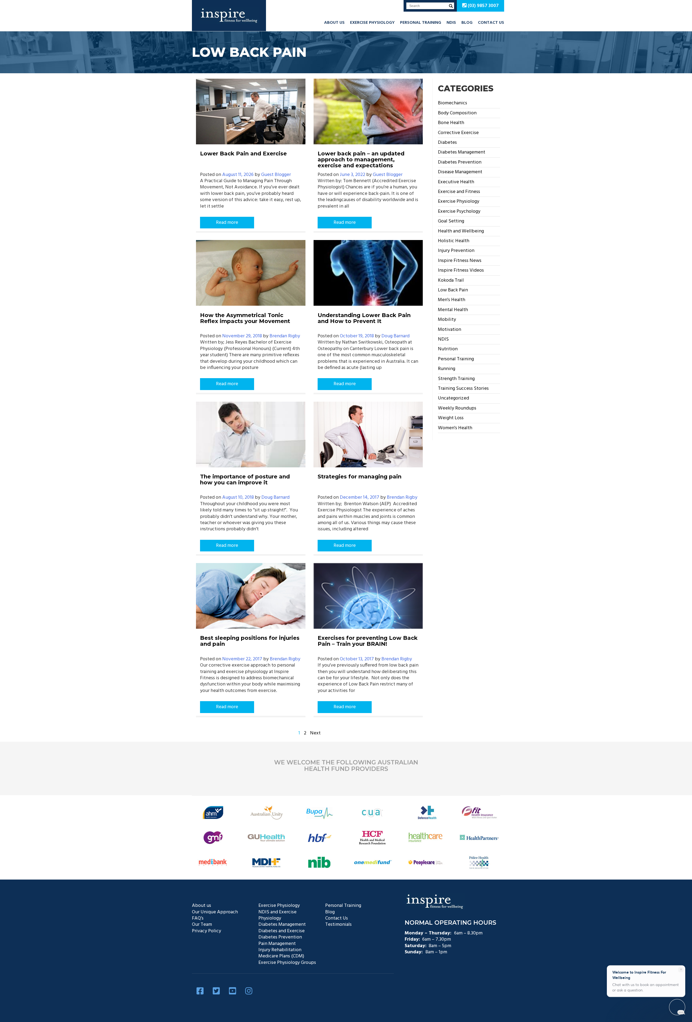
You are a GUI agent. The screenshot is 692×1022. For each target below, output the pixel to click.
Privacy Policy (206, 931)
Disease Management (460, 172)
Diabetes (447, 143)
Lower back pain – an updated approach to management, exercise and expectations (361, 159)
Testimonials (338, 924)
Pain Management (277, 944)
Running (446, 369)
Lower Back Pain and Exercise (243, 153)
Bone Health (451, 123)
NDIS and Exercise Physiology (277, 915)
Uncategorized (453, 398)
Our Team (202, 924)
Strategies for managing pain (359, 476)
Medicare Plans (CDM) (281, 956)
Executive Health (456, 182)
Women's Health (455, 428)
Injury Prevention (456, 251)
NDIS (451, 22)
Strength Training (456, 379)
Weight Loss (451, 418)
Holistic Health (453, 241)
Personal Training (420, 22)
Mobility (447, 320)
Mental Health (453, 310)
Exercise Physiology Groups (287, 963)
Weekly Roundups (457, 408)
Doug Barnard (395, 336)
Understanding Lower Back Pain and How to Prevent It (364, 318)
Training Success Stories (463, 388)
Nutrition (448, 349)
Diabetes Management (461, 152)
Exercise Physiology (372, 22)
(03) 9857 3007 (483, 6)
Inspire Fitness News (459, 261)
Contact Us (491, 22)
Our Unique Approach (215, 912)
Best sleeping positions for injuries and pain (250, 641)
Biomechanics (452, 103)
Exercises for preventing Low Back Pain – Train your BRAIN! (368, 641)
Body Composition (457, 113)
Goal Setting (451, 221)
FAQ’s (198, 918)
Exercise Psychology (459, 211)
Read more (227, 223)
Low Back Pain (453, 290)
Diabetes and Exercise (281, 931)
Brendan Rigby (285, 336)
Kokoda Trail (451, 280)
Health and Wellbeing (461, 231)
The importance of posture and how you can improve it (245, 479)
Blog (467, 22)
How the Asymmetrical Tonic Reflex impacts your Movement (245, 318)
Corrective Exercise (458, 133)
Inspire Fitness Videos (461, 270)
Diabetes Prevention (459, 162)
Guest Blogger (276, 175)
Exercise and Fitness (459, 192)
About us (334, 22)
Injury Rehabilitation (279, 950)
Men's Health (451, 300)
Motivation (449, 330)
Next (315, 733)
